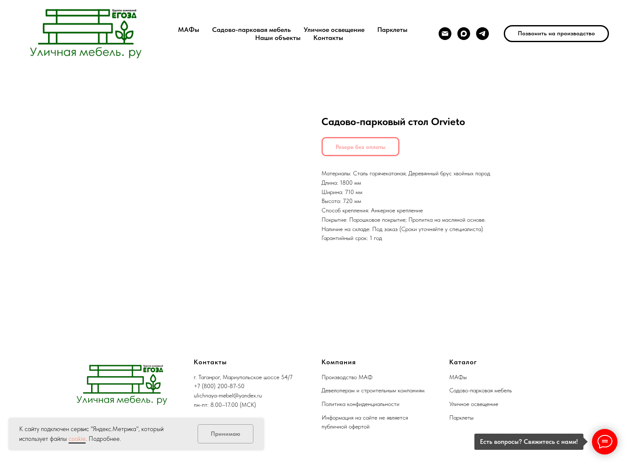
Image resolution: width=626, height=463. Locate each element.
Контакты (328, 38)
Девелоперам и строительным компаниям (373, 390)
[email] (445, 33)
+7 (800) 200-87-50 (219, 386)
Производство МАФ (347, 377)
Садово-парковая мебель (251, 30)
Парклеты (392, 30)
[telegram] (482, 33)
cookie (77, 439)
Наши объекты (278, 38)
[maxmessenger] (463, 33)
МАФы (188, 30)
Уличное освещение (334, 30)
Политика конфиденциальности (360, 403)
